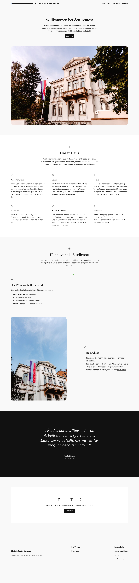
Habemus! (69, 511)
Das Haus (75, 551)
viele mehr (121, 370)
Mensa (115, 364)
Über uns (69, 36)
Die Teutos (75, 547)
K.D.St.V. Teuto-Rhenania (47, 3)
